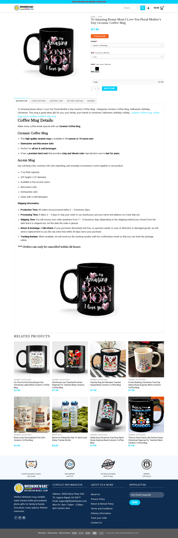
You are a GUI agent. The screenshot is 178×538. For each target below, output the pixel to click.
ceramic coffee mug (142, 112)
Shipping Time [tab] (56, 101)
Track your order (99, 518)
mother (32, 116)
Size (93, 53)
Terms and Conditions (102, 508)
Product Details (100, 36)
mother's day (44, 116)
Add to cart (109, 88)
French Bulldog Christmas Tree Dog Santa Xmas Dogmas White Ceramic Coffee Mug (144, 385)
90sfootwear (64, 533)
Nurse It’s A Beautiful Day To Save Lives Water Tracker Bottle (69, 438)
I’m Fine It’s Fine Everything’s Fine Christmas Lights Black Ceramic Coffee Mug (31, 385)
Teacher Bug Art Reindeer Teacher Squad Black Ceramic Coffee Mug (105, 383)
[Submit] (142, 8)
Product (94, 41)
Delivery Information (101, 513)
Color (93, 64)
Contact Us (96, 522)
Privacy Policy (98, 499)
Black (97, 72)
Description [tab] (21, 101)
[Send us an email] (20, 518)
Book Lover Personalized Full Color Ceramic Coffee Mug (29, 438)
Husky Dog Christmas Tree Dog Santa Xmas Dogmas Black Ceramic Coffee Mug (107, 440)
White (93, 72)
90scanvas (52, 533)
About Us (95, 494)
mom (25, 116)
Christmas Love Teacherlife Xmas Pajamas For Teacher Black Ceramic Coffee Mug (68, 385)
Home (93, 17)
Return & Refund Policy (102, 504)
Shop (100, 17)
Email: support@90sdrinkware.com (69, 501)
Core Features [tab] (39, 101)
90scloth (42, 533)
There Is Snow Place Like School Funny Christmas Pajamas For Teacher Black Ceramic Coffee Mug (145, 440)
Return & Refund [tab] (75, 101)
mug (53, 116)
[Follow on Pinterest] (24, 518)
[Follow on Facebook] (16, 518)
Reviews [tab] (91, 101)
